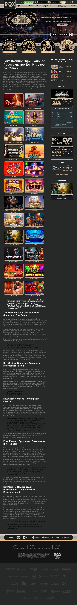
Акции (32, 547)
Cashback (58, 547)
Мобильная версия (47, 6)
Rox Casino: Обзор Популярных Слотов (21, 303)
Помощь (15, 545)
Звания (57, 545)
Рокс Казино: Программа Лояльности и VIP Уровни (24, 305)
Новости (57, 548)
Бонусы (31, 6)
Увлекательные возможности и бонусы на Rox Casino (26, 300)
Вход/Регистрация (61, 6)
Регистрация (28, 2)
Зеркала (38, 6)
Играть (62, 24)
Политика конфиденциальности (40, 548)
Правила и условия (19, 548)
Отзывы (73, 6)
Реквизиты (16, 547)
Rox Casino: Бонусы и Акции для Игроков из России (25, 301)
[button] (59, 30)
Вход (63, 2)
